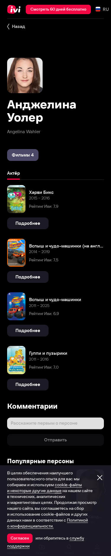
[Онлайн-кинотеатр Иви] (15, 9)
